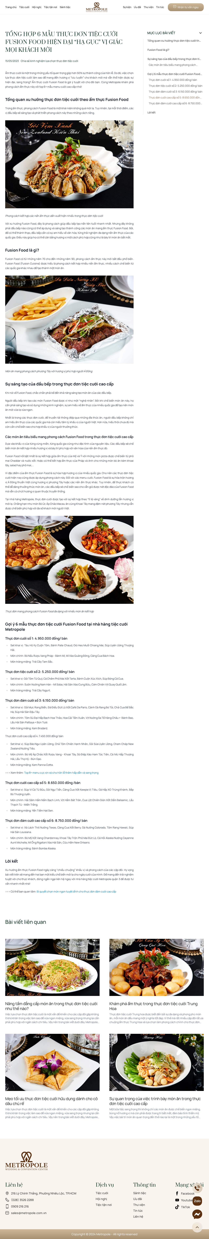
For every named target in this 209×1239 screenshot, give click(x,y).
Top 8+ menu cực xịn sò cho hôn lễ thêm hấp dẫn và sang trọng (61, 772)
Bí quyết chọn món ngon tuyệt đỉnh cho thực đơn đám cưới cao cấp (77, 891)
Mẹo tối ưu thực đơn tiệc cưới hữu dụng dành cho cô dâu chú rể (51, 1101)
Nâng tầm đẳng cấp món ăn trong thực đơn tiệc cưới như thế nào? (51, 1006)
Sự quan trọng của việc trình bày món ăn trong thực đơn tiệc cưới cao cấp (155, 1101)
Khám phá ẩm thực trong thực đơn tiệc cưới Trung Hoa (153, 1006)
